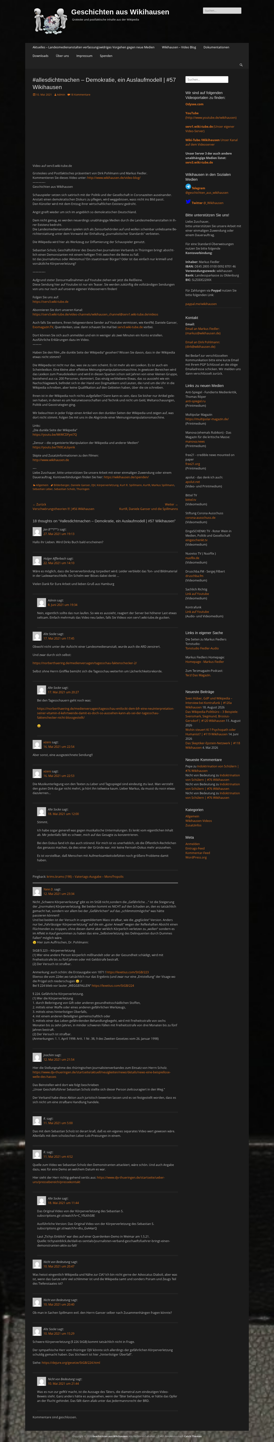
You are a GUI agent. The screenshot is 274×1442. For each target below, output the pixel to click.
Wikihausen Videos (198, 821)
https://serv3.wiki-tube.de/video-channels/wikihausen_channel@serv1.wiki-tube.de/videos (95, 314)
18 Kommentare (80, 94)
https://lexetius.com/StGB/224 (113, 986)
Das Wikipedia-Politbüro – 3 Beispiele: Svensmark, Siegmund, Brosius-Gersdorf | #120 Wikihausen (211, 716)
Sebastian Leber (43, 489)
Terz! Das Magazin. (198, 675)
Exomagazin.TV (43, 327)
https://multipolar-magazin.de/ (207, 419)
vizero (47, 742)
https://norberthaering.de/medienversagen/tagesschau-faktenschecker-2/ (85, 663)
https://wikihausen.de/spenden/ (126, 477)
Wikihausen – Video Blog (179, 47)
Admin (61, 94)
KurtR (146, 485)
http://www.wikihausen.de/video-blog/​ (114, 178)
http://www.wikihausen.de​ (51, 460)
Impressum (84, 56)
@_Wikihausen (207, 203)
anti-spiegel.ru (195, 401)
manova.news (195, 441)
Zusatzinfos (193, 825)
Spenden (106, 56)
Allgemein (42, 485)
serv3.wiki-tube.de (130, 327)
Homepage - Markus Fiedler (204, 662)
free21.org (192, 464)
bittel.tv (190, 500)
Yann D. (48, 889)
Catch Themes (192, 1436)
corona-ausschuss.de (200, 518)
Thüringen (82, 489)
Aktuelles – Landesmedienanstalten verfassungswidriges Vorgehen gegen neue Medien (94, 47)
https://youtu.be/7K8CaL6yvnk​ (54, 447)
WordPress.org (196, 857)
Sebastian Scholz (64, 489)
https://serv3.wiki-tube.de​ (50, 302)
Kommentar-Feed (197, 853)
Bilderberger (62, 485)
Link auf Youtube (197, 594)
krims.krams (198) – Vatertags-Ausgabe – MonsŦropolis (85, 877)
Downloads (40, 56)
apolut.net (192, 482)
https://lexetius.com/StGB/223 (127, 972)
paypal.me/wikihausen (201, 304)
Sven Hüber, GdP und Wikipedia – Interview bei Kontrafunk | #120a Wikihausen (208, 702)
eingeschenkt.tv (196, 540)
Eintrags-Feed (195, 848)
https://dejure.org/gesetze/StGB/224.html (71, 1363)
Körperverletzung (108, 485)
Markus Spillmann (163, 485)
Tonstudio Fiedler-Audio (202, 648)
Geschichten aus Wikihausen (120, 12)
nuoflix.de (192, 558)
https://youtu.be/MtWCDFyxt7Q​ (55, 435)
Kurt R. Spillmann (131, 485)
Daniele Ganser (80, 485)
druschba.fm (194, 576)
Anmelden (192, 844)
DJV (93, 485)
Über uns (62, 56)
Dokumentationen (216, 47)
